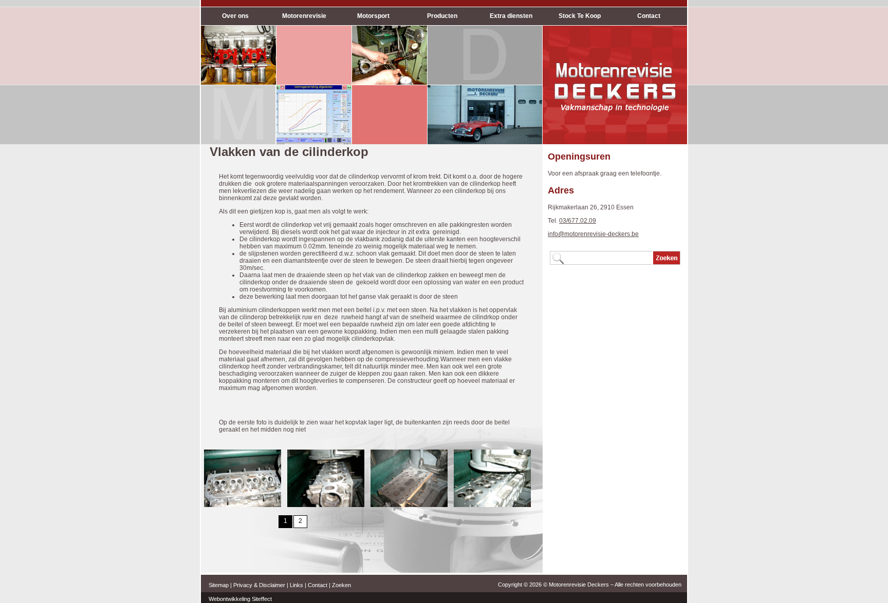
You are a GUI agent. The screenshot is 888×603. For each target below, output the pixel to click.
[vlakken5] (492, 505)
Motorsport (373, 16)
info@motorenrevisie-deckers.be (593, 234)
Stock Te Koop (580, 16)
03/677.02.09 (577, 220)
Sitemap (219, 585)
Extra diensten (511, 16)
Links (296, 585)
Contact (648, 16)
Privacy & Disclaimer (259, 585)
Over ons (235, 16)
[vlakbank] (409, 505)
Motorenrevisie (304, 16)
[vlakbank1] (325, 505)
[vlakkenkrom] (242, 505)
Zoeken (341, 585)
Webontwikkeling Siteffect (240, 599)
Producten (442, 16)
